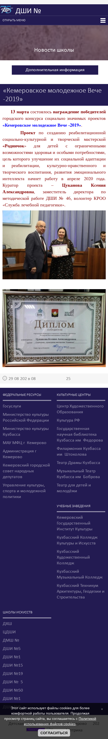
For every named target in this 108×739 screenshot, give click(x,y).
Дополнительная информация (55, 70)
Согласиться (54, 733)
